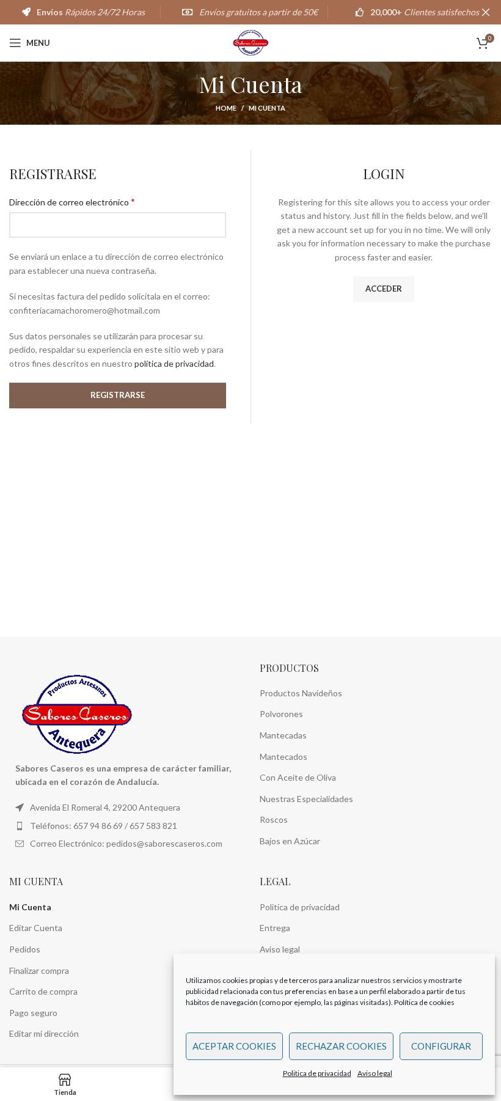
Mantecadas (283, 735)
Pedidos (24, 949)
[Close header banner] (485, 12)
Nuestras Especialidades (306, 799)
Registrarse (117, 395)
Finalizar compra (39, 970)
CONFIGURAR (441, 1045)
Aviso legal (374, 1073)
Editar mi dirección (44, 1033)
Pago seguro (33, 1012)
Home (226, 108)
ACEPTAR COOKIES (234, 1045)
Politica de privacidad (317, 1073)
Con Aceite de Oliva (298, 777)
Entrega (275, 927)
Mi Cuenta (30, 907)
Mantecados (283, 756)
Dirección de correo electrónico (72, 201)
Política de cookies (424, 1002)
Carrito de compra (43, 991)
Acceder (383, 288)
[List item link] (125, 826)
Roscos (274, 819)
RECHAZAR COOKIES (341, 1045)
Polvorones (281, 714)
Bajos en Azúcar (290, 841)
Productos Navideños (301, 693)
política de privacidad (174, 363)
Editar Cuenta (35, 927)
